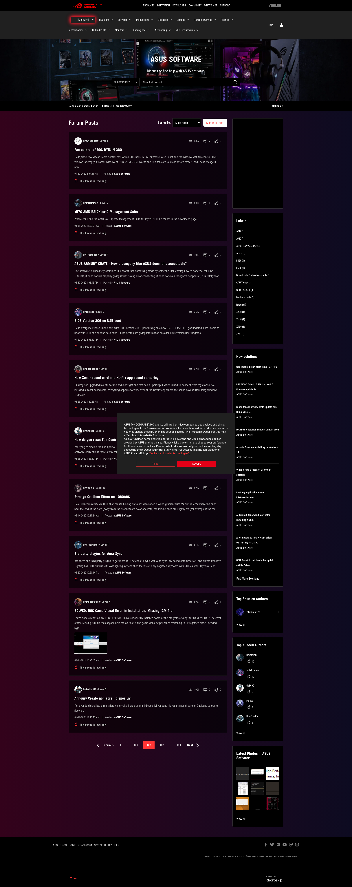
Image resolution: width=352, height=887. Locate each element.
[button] (242, 773)
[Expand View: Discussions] (152, 19)
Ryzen (239, 304)
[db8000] (246, 690)
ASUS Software (122, 173)
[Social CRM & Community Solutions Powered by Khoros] (274, 879)
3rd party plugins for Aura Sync (98, 553)
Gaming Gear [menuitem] (139, 30)
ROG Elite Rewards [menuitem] (185, 30)
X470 (239, 312)
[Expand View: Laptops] (188, 19)
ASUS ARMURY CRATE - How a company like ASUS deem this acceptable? (130, 263)
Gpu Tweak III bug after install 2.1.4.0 (256, 366)
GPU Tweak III (243, 290)
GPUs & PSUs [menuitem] (99, 30)
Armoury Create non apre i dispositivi (103, 698)
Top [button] (75, 878)
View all (240, 625)
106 (162, 745)
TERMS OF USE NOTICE (215, 856)
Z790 (239, 326)
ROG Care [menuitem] (104, 19)
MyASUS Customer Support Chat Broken (257, 429)
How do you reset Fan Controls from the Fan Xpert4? (114, 439)
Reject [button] (156, 463)
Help (271, 24)
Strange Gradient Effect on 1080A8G (102, 496)
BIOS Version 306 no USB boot (97, 320)
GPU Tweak (242, 282)
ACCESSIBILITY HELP (106, 845)
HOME (72, 845)
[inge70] (246, 706)
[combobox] (189, 82)
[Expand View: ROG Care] (111, 19)
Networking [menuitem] (161, 30)
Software (107, 106)
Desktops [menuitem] (163, 19)
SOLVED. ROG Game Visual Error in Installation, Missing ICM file (123, 610)
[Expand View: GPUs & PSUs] (109, 30)
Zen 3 (239, 334)
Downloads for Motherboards (251, 275)
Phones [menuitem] (225, 19)
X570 (239, 319)
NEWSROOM (85, 845)
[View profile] (78, 141)
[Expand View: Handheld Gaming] (215, 19)
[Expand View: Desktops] (171, 19)
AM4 (238, 231)
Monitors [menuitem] (119, 30)
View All (240, 819)
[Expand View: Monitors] (127, 30)
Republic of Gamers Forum (83, 106)
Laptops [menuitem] (181, 19)
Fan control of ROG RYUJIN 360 (98, 149)
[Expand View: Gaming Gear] (149, 30)
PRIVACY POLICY (236, 856)
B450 (238, 260)
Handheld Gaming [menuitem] (203, 19)
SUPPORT (225, 5)
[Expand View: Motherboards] (86, 30)
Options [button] (276, 106)
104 (136, 745)
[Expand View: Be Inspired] (93, 19)
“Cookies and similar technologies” (169, 453)
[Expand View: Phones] (232, 19)
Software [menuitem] (122, 19)
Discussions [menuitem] (142, 19)
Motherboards (243, 297)
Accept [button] (196, 463)
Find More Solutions (247, 578)
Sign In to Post (214, 123)
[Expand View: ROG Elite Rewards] (197, 30)
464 (179, 745)
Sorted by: (164, 122)
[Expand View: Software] (130, 19)
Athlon (239, 253)
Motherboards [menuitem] (76, 30)
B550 (238, 268)
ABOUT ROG (60, 845)
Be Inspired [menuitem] (83, 19)
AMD (238, 238)
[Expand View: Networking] (169, 30)
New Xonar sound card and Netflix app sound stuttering (116, 377)
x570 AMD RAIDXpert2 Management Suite (106, 211)
